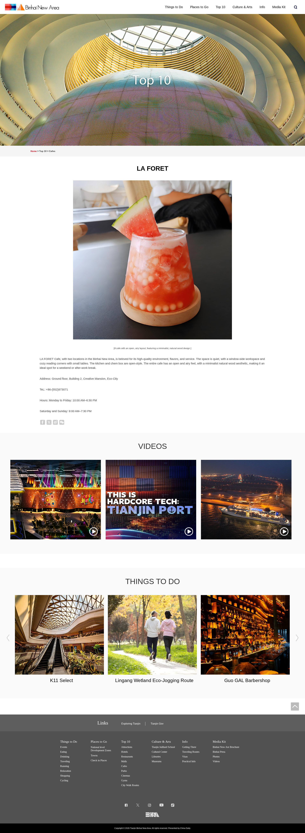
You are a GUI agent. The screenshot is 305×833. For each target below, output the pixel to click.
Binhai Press (219, 751)
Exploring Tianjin (130, 723)
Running (64, 766)
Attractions (126, 747)
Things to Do (68, 741)
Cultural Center (159, 751)
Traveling (65, 761)
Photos (216, 756)
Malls (124, 761)
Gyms (124, 780)
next (297, 637)
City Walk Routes (130, 785)
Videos (216, 761)
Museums (156, 761)
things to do (152, 581)
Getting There (189, 747)
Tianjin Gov (157, 723)
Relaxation (65, 771)
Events (63, 747)
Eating (63, 751)
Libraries (156, 756)
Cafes (52, 151)
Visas (185, 756)
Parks (124, 771)
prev (8, 637)
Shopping (65, 775)
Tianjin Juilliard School (163, 747)
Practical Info (189, 761)
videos (152, 446)
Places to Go (99, 741)
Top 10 (43, 151)
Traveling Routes (190, 751)
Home (33, 151)
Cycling (64, 780)
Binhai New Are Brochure (226, 747)
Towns (94, 755)
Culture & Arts (161, 741)
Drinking (64, 756)
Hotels (124, 751)
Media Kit (219, 741)
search (295, 7)
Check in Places (99, 760)
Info (185, 741)
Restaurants (127, 756)
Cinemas (125, 775)
